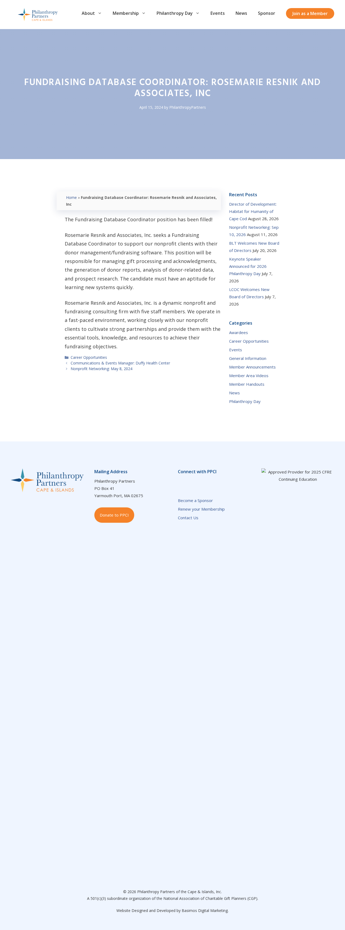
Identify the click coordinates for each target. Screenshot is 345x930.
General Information (247, 358)
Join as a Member (310, 13)
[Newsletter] (224, 483)
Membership (126, 13)
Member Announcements (252, 367)
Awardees (238, 332)
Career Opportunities (89, 357)
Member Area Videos (248, 375)
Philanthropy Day (175, 13)
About (88, 13)
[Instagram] (235, 483)
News (241, 13)
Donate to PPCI (114, 515)
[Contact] (213, 483)
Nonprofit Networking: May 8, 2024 (101, 368)
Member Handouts (246, 384)
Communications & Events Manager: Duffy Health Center (120, 363)
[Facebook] (181, 483)
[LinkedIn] (192, 483)
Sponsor (266, 13)
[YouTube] (202, 483)
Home (71, 197)
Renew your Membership (201, 509)
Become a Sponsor (195, 500)
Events (218, 13)
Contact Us (188, 517)
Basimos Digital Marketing (205, 910)
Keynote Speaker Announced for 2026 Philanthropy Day (248, 266)
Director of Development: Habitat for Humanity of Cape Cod (253, 211)
